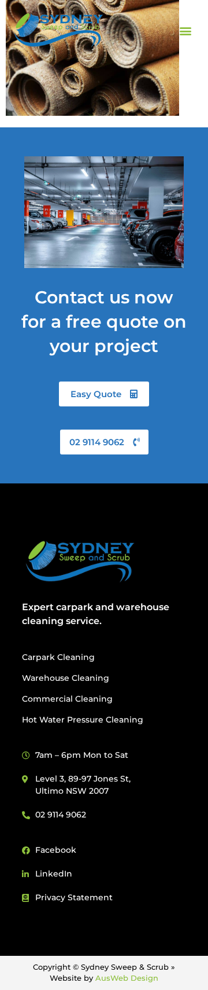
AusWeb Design (126, 977)
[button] (185, 30)
